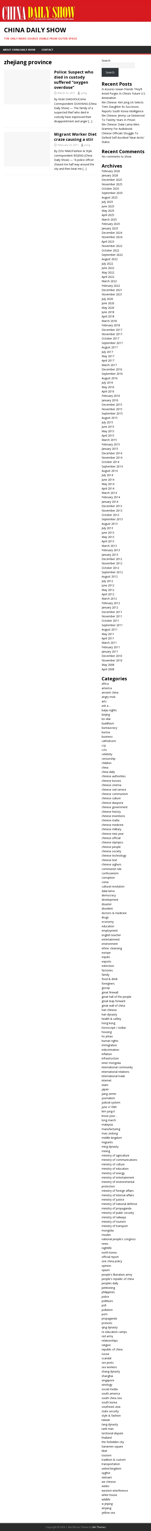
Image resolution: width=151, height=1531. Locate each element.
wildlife (106, 1499)
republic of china (112, 1349)
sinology (107, 1384)
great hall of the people (116, 997)
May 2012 (108, 590)
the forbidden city (113, 1442)
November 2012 (112, 563)
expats (106, 957)
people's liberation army (117, 1274)
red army (107, 1336)
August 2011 (110, 629)
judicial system (111, 1102)
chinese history (111, 811)
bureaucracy (109, 728)
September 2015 (112, 413)
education (108, 926)
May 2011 (108, 634)
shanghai (107, 1376)
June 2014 (108, 479)
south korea (109, 1402)
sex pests (108, 1362)
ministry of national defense (119, 1204)
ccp (104, 745)
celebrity (107, 754)
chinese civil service (114, 789)
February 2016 (111, 396)
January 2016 (110, 400)
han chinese (109, 1010)
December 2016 (112, 369)
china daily (108, 772)
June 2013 (108, 532)
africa (105, 683)
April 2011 (108, 638)
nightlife (107, 1248)
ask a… (106, 706)
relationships (110, 1340)
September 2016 (112, 374)
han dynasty (109, 1014)
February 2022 (111, 285)
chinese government (115, 807)
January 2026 (110, 175)
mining (106, 1151)
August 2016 (110, 378)
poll (104, 1305)
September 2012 (112, 572)
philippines (108, 1292)
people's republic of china (118, 1279)
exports (106, 961)
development (110, 899)
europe (106, 952)
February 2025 (111, 224)
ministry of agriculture (115, 1155)
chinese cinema (111, 785)
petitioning (108, 1288)
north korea (109, 1252)
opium (106, 1270)
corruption (108, 877)
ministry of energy (113, 1173)
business (107, 736)
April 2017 (108, 360)
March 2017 (109, 365)
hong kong (108, 1023)
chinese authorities (114, 776)
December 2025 (112, 180)
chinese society (111, 851)
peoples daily (110, 1283)
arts (104, 701)
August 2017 (110, 347)
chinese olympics (112, 842)
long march (109, 1120)
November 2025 (112, 184)
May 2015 (108, 431)
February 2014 (111, 497)
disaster (107, 904)
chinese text (109, 860)
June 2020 (108, 303)
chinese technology (114, 855)
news (105, 1243)
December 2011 (112, 612)
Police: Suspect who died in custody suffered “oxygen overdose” (73, 79)
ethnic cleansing (112, 948)
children (106, 763)
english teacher (111, 935)
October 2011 (110, 620)
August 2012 (110, 576)
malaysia (107, 1124)
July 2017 (107, 352)
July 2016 (107, 382)
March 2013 (109, 546)
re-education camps (114, 1332)
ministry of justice (113, 1199)
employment (110, 930)
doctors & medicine (114, 913)
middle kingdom (112, 1138)
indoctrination (110, 1050)
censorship (108, 758)
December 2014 (112, 453)
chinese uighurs (111, 864)
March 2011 (109, 642)
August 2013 (110, 524)
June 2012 (108, 585)
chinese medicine (112, 825)
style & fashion (111, 1415)
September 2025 (112, 193)
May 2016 (108, 387)
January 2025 (110, 228)
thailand (107, 1437)
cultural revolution (113, 886)
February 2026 (111, 171)
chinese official (111, 838)
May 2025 (108, 210)
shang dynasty (111, 1371)
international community (117, 1067)
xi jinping (107, 1504)
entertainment (111, 939)
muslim (106, 1235)
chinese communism (115, 794)
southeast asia (111, 1407)
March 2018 (109, 321)
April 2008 (108, 669)
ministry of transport (115, 1226)
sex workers (109, 1367)
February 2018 (111, 325)
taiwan (106, 1420)
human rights (110, 1041)
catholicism (109, 741)
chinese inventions (113, 816)
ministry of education (115, 1168)
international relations (115, 1072)
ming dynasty (110, 1146)
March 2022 (109, 281)
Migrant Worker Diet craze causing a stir (75, 137)
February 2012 (111, 603)
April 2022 (108, 277)
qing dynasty (110, 1327)
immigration (109, 1045)
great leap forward (113, 1001)
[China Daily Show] (75, 19)
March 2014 (109, 493)
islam (105, 1085)
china (105, 767)
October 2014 (110, 462)
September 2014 (112, 466)
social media (110, 1389)
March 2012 (109, 598)
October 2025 (110, 188)
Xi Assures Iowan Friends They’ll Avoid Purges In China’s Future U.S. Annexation (124, 93)
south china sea (112, 1398)
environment (110, 944)
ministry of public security (118, 1213)
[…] (90, 121)
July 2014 (107, 475)
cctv (104, 750)
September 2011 (112, 625)
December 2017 (112, 330)
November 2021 (112, 294)
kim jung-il (108, 1111)
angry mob (108, 697)
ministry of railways (114, 1217)
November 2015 (112, 409)
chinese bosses (111, 781)
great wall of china (113, 1005)
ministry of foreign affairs (118, 1191)
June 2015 (108, 426)
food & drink (110, 979)
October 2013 (110, 515)
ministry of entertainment (118, 1177)
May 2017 (108, 356)
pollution (107, 1310)
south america (111, 1393)
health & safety (111, 1019)
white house (109, 1495)
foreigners (108, 983)
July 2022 (107, 263)
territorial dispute (112, 1433)
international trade (113, 1076)
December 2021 (112, 290)
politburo (107, 1301)
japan (105, 1089)
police (105, 1296)
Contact (47, 49)
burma (106, 732)
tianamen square (112, 1446)
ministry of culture (113, 1164)
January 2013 (110, 554)
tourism (106, 1455)
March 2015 (109, 440)
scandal (106, 1358)
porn (105, 1314)
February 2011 (111, 647)
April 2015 (108, 435)
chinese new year (113, 834)
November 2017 (112, 334)
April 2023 (108, 241)
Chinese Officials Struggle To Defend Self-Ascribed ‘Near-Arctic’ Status (123, 137)
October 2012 (110, 568)
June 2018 (108, 312)
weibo (105, 1486)
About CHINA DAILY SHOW (19, 49)
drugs (105, 917)
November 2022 (112, 246)
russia (105, 1354)
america (107, 688)
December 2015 (112, 404)
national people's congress (119, 1239)
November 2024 (112, 237)
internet (106, 1080)
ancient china (110, 692)
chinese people (111, 847)
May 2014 (108, 484)
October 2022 (110, 250)
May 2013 (108, 537)
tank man (108, 1429)
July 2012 (107, 581)
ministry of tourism (114, 1221)
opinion (106, 1266)
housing (107, 1032)
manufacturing (111, 1129)
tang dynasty (110, 1424)
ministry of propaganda (116, 1208)
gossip (106, 988)
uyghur (106, 1473)
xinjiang (106, 1508)
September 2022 (112, 255)
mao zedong (110, 1133)
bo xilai (106, 719)
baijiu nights (109, 710)
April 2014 (108, 488)
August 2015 (110, 418)
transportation (111, 1464)
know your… (109, 1116)
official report (110, 1257)
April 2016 (108, 391)
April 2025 (108, 215)
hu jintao (107, 1036)
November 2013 (112, 510)
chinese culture (111, 798)
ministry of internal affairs (118, 1195)
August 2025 (110, 197)
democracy (109, 895)
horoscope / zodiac (114, 1027)
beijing (106, 714)
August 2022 (110, 259)
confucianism (110, 873)
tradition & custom (114, 1459)
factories (107, 970)
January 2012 (110, 607)
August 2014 (110, 471)
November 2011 (112, 616)
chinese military (111, 829)
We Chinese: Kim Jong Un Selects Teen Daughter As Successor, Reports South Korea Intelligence (123, 106)
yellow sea (108, 1512)
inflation (107, 1054)
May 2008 (108, 665)
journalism (108, 1098)
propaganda (109, 1318)
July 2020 (107, 299)
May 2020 (108, 308)
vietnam (107, 1477)
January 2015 (110, 449)
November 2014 (112, 457)
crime (105, 882)
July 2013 (107, 528)
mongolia (108, 1230)
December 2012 (112, 559)
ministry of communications (119, 1160)
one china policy (112, 1261)
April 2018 (108, 316)
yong (84, 93)
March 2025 (109, 219)
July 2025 (107, 202)
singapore (108, 1380)
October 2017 (110, 338)
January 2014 (110, 502)
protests (107, 1323)
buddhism (108, 723)
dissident (107, 908)
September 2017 (112, 343)
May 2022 (108, 272)
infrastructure (110, 1058)
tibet (104, 1451)
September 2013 (112, 519)
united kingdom (111, 1468)
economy (108, 922)
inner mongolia (111, 1063)
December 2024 (112, 233)
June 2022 (108, 268)
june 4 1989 (109, 1107)
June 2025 (108, 206)
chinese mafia (110, 820)
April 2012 (108, 594)
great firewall (110, 992)
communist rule (112, 869)
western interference (115, 1490)
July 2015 (107, 422)
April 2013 (108, 541)
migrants (107, 1142)
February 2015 (111, 444)
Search (106, 60)
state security (110, 1411)
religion (106, 1345)
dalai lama (108, 891)
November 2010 (112, 660)
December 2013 (112, 506)
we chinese (109, 1482)
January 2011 (110, 651)
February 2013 (111, 550)
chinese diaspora (112, 803)
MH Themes (99, 1527)
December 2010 (112, 656)
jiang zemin (109, 1094)
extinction (108, 966)
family (105, 974)
